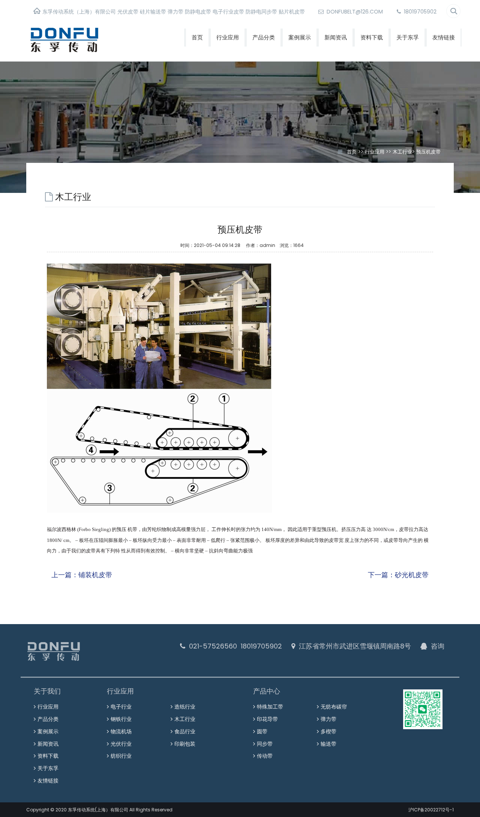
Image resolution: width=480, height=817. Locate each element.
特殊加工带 (270, 706)
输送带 (328, 744)
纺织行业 (121, 756)
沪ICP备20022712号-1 (431, 809)
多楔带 (328, 731)
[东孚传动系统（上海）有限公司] (89, 39)
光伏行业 (121, 744)
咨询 (437, 646)
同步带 (265, 744)
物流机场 (121, 731)
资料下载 (371, 37)
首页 (197, 37)
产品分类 (263, 37)
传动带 (265, 756)
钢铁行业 (121, 719)
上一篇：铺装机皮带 (81, 574)
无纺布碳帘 (334, 706)
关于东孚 (407, 37)
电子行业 (121, 706)
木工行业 (402, 151)
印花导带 (267, 719)
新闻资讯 (335, 37)
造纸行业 (184, 706)
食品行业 (184, 731)
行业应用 (227, 37)
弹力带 (328, 719)
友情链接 (443, 37)
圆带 (262, 731)
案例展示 (299, 37)
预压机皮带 (428, 151)
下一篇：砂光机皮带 (398, 575)
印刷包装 (184, 744)
